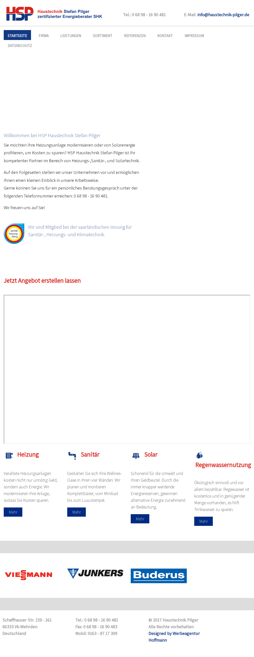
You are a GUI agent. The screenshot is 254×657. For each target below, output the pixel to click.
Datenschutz (20, 45)
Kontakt (165, 35)
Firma (44, 35)
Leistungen (70, 35)
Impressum (194, 35)
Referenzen (135, 35)
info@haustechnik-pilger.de (223, 14)
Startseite (17, 35)
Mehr (13, 512)
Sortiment (102, 35)
